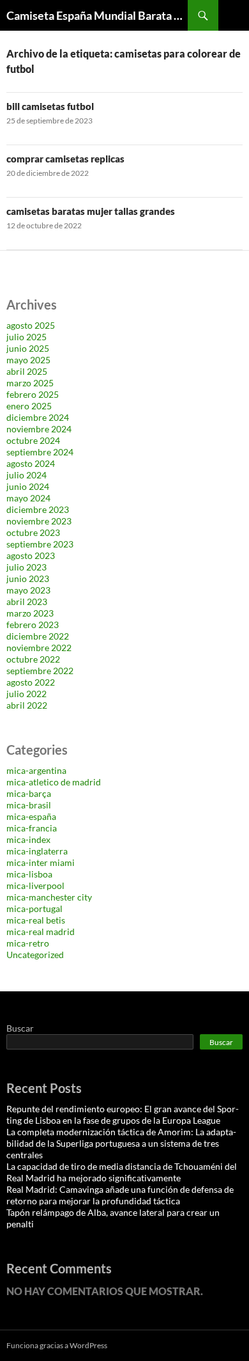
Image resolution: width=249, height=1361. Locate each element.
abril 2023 (26, 601)
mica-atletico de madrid (53, 781)
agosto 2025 (30, 325)
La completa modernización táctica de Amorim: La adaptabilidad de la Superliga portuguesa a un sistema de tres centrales (121, 1143)
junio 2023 (27, 578)
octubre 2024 (33, 440)
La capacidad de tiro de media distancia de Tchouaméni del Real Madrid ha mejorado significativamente (121, 1172)
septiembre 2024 (39, 451)
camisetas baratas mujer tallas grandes (90, 211)
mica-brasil (28, 804)
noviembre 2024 (39, 428)
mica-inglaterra (37, 851)
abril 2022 (26, 705)
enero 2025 (29, 405)
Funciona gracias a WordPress (56, 1345)
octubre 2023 (33, 532)
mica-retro (27, 943)
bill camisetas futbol (50, 106)
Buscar (20, 1028)
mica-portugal (34, 908)
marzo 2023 (30, 613)
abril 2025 (26, 371)
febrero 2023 (32, 624)
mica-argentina (36, 770)
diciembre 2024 (37, 417)
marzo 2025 (30, 382)
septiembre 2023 (39, 544)
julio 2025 (26, 336)
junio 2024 (27, 486)
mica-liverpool (35, 885)
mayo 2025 (28, 359)
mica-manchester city (49, 897)
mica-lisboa (29, 874)
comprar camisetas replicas (65, 158)
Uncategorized (35, 954)
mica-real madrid (40, 931)
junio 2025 (27, 348)
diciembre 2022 (37, 636)
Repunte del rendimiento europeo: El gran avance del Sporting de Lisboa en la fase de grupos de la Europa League (122, 1114)
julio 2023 (26, 567)
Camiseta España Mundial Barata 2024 (97, 15)
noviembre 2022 (39, 647)
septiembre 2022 (39, 670)
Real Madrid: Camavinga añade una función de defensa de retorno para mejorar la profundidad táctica (120, 1195)
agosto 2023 (30, 555)
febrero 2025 (32, 394)
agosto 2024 (30, 463)
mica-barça (28, 793)
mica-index (28, 839)
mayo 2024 (28, 497)
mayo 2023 (28, 590)
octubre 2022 (33, 659)
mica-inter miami (40, 862)
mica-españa (31, 816)
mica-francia (31, 827)
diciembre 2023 (37, 509)
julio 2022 (26, 693)
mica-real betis (35, 920)
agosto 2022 (30, 682)
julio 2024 (26, 474)
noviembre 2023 (39, 520)
